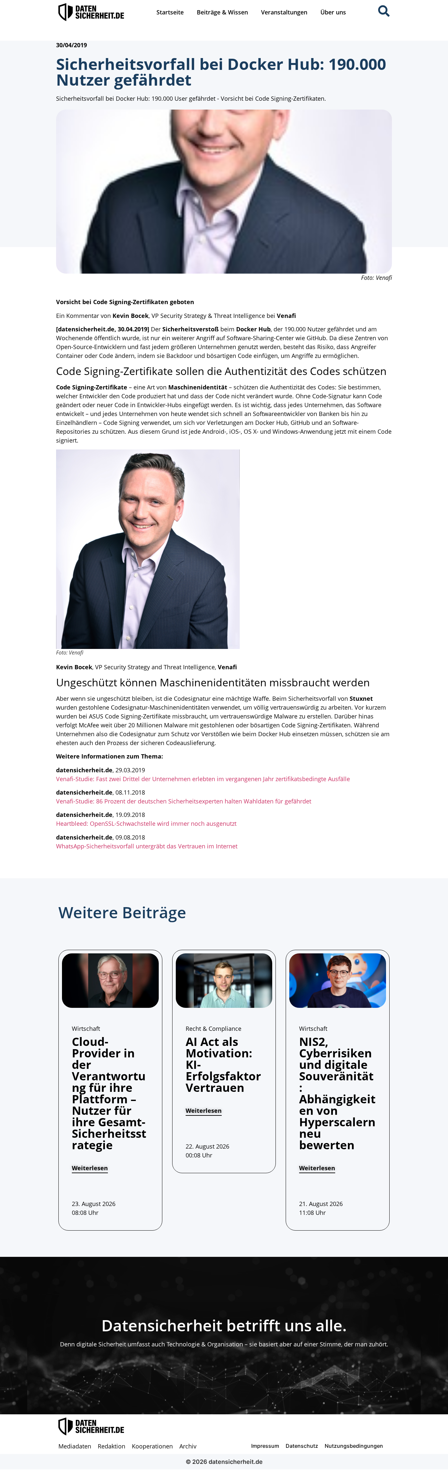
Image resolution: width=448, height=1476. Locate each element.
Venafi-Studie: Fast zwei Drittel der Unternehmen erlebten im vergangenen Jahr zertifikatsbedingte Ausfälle (203, 779)
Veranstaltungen (284, 12)
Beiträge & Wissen (222, 12)
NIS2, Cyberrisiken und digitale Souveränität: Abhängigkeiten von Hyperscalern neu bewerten (337, 1093)
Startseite (170, 12)
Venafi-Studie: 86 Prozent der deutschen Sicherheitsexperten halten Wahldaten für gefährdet (183, 801)
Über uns (333, 12)
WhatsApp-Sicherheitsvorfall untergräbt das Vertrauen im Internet (146, 846)
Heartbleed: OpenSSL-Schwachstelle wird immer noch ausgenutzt (146, 823)
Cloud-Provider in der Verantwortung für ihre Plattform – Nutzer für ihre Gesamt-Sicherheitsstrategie (109, 1093)
